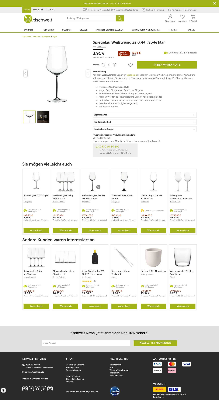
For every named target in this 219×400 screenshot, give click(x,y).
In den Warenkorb (166, 65)
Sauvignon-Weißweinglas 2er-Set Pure (181, 197)
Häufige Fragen (73, 376)
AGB (111, 368)
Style (55, 36)
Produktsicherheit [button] (102, 122)
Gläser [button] (83, 30)
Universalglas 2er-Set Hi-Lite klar (152, 197)
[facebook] (31, 391)
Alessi (172, 277)
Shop (27, 9)
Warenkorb (36, 230)
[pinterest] (43, 391)
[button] (130, 65)
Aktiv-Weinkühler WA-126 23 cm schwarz (93, 273)
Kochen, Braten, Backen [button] (109, 30)
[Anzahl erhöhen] (114, 64)
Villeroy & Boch (147, 274)
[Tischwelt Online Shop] (38, 18)
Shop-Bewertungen (75, 379)
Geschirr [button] (49, 30)
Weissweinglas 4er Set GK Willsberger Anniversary (93, 197)
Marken (36, 36)
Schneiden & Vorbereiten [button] (146, 30)
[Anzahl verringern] (103, 64)
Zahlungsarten (72, 368)
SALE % (191, 30)
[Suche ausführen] (120, 18)
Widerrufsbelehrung (119, 370)
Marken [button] (28, 30)
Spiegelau (46, 36)
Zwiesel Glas (175, 202)
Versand (111, 57)
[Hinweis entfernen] (214, 3)
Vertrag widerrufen (35, 379)
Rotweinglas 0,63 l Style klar (36, 197)
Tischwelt (26, 36)
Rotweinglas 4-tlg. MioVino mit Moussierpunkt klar (33, 273)
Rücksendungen (73, 370)
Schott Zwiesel (59, 202)
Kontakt (69, 382)
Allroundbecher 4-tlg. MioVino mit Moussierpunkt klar (64, 273)
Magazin (38, 9)
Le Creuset (86, 277)
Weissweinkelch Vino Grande (122, 197)
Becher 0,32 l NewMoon (153, 271)
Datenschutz (115, 365)
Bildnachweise (116, 376)
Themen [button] (172, 30)
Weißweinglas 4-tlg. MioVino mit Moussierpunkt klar (63, 197)
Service (50, 9)
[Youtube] (50, 391)
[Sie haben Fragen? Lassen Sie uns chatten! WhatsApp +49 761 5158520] (25, 391)
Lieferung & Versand (75, 365)
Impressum (115, 373)
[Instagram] (37, 391)
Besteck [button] (66, 30)
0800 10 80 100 (109, 146)
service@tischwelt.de (34, 372)
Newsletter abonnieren (155, 343)
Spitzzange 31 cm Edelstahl (120, 273)
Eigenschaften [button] (100, 115)
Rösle (113, 277)
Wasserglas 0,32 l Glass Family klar (182, 273)
